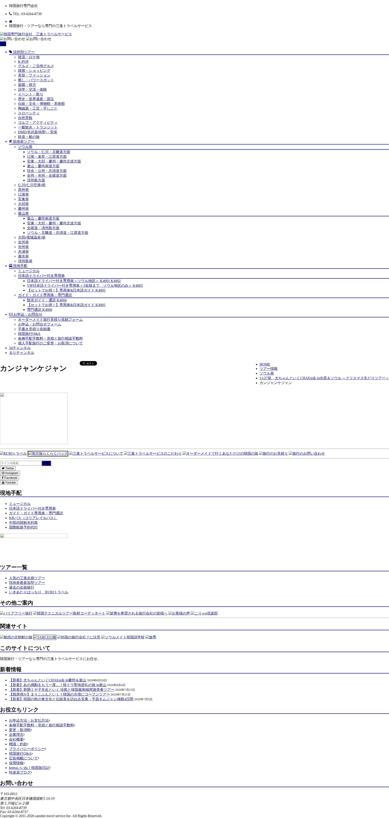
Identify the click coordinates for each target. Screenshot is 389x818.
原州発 (23, 190)
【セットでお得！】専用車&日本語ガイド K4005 (66, 290)
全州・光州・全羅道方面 (47, 175)
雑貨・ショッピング (34, 70)
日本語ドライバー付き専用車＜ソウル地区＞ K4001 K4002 (74, 281)
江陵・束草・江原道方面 (47, 156)
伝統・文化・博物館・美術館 (41, 104)
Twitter (9, 468)
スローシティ (29, 113)
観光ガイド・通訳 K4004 (47, 300)
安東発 (23, 199)
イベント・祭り (30, 94)
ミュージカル (29, 271)
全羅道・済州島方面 (43, 228)
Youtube (10, 482)
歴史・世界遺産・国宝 (36, 99)
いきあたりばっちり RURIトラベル (38, 592)
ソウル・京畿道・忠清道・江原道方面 (57, 233)
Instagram (11, 473)
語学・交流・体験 (32, 89)
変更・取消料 (20, 730)
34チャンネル (20, 348)
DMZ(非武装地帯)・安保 (37, 132)
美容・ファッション (34, 75)
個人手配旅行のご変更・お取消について (50, 343)
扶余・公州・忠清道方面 (47, 171)
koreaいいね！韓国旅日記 (29, 768)
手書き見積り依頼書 (34, 329)
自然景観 (25, 118)
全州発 (23, 242)
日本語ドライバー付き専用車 (41, 276)
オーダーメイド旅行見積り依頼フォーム (50, 319)
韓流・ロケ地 (29, 57)
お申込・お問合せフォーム (39, 324)
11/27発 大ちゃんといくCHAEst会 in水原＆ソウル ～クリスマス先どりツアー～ (324, 378)
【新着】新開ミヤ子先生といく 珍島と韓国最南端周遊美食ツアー (61, 689)
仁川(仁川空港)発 (31, 185)
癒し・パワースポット (36, 80)
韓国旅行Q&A (29, 334)
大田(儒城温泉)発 (31, 237)
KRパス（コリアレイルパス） (33, 518)
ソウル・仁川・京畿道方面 (48, 152)
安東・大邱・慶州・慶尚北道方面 (54, 161)
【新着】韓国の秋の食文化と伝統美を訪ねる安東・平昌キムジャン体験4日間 (71, 699)
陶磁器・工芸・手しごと (38, 108)
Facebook (10, 477)
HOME (265, 364)
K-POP (23, 61)
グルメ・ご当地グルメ (36, 66)
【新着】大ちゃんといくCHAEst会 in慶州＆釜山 (47, 680)
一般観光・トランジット (38, 127)
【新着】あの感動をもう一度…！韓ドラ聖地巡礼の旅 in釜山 (57, 685)
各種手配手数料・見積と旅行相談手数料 (50, 338)
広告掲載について (23, 758)
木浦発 (23, 251)
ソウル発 (25, 147)
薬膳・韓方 (27, 85)
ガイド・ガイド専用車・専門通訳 (45, 295)
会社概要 (16, 739)
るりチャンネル (21, 353)
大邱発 (23, 204)
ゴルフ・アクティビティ (38, 122)
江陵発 (23, 194)
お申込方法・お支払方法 (29, 720)
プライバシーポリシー (27, 749)
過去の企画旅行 (21, 587)
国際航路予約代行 (23, 527)
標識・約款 (18, 744)
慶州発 (23, 208)
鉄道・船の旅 (29, 137)
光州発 (23, 247)
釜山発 (23, 213)
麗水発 (23, 256)
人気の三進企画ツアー (27, 578)
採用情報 (16, 763)
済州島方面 (36, 180)
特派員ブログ (20, 772)
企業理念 (16, 735)
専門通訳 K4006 (39, 310)
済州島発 (25, 261)
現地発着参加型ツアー (27, 583)
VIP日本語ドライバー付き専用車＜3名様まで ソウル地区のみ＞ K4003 (85, 285)
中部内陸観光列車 (23, 522)
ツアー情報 (269, 369)
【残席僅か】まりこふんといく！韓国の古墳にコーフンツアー (59, 694)
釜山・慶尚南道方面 (43, 166)
